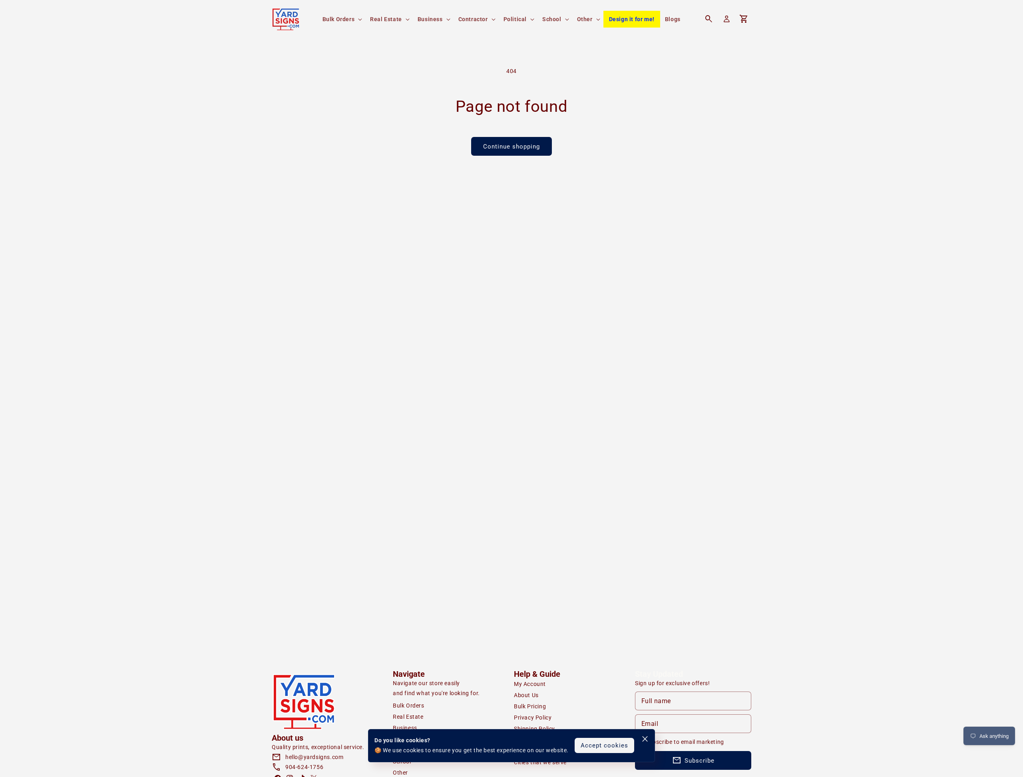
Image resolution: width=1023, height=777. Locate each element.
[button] (342, 19)
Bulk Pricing (530, 706)
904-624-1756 (304, 767)
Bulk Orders (408, 705)
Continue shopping (511, 146)
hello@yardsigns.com (314, 757)
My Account (530, 684)
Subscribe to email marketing (685, 742)
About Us (526, 695)
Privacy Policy (532, 717)
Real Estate (408, 717)
